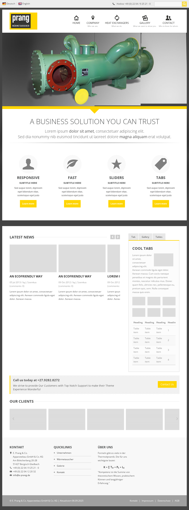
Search (184, 4)
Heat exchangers (117, 24)
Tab (133, 236)
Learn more (28, 203)
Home (76, 23)
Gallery (145, 24)
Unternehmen (64, 452)
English (26, 3)
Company (93, 24)
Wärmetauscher (65, 459)
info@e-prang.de (21, 475)
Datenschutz (164, 500)
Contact (168, 24)
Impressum (147, 500)
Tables (159, 236)
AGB (177, 500)
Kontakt (61, 472)
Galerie (60, 465)
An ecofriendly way (26, 276)
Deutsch (11, 3)
